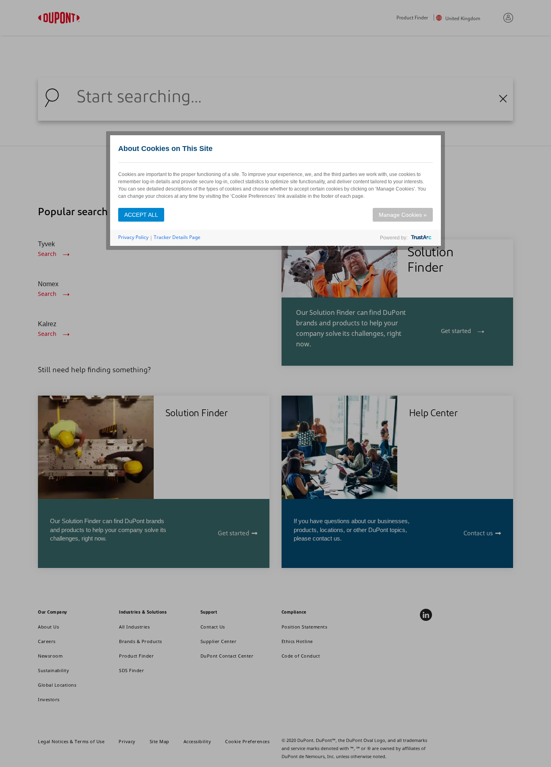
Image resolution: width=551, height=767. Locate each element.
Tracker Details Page (177, 237)
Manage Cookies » (403, 215)
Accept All (141, 215)
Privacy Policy (133, 237)
